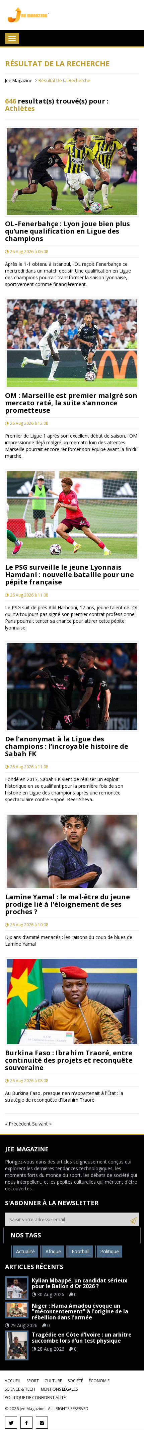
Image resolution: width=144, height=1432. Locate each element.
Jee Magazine (27, 15)
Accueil (13, 1381)
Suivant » (42, 1123)
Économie (99, 1381)
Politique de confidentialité (35, 1397)
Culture (53, 1381)
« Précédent (18, 1123)
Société (75, 1381)
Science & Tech (20, 1389)
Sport (32, 1381)
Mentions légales (59, 1389)
